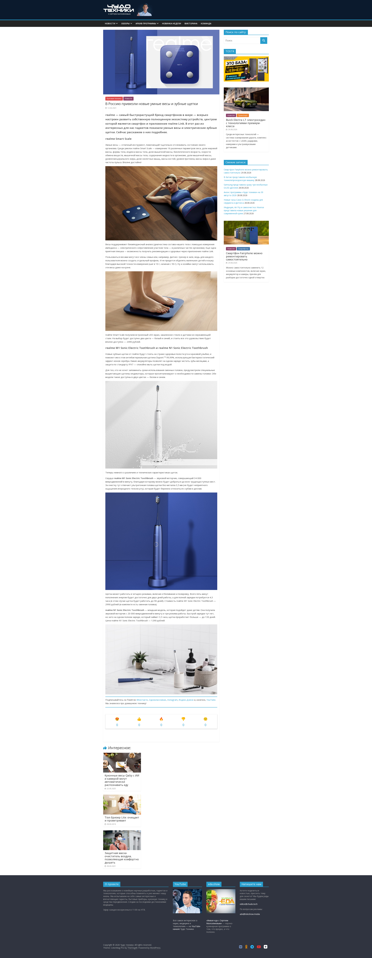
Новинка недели (171, 23)
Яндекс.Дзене (186, 699)
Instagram (172, 699)
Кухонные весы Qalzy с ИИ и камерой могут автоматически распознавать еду (122, 780)
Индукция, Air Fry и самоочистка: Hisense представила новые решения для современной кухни (244, 210)
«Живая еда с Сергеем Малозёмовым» (217, 922)
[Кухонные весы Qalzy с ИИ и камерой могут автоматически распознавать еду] (122, 754)
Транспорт (242, 115)
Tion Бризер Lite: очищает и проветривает (122, 819)
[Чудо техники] (128, 4)
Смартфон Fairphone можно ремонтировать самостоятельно (244, 256)
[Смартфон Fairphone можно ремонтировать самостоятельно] (246, 222)
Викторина (191, 23)
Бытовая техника (114, 98)
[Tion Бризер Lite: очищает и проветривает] (122, 796)
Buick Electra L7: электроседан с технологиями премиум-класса (245, 123)
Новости (110, 23)
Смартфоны (243, 248)
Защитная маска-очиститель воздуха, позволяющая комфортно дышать (122, 857)
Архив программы (146, 23)
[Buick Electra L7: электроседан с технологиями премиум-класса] (246, 89)
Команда (206, 23)
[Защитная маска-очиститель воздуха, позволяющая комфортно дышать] (122, 832)
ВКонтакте (142, 699)
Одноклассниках (157, 699)
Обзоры (125, 23)
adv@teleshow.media (250, 914)
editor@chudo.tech (248, 904)
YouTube (210, 699)
